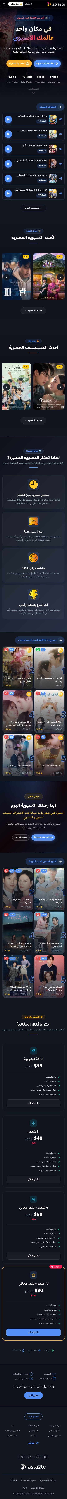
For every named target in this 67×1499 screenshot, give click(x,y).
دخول (27, 4)
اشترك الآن (14, 4)
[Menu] (4, 4)
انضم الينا (33, 1416)
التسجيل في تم (54, 1435)
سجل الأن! (33, 1395)
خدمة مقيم (12, 1435)
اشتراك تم (33, 1430)
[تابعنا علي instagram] (37, 1457)
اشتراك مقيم (54, 1430)
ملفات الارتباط (38, 1488)
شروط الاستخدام (28, 1480)
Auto (25, 1488)
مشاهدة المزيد (31, 208)
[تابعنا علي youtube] (21, 1457)
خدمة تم (33, 1435)
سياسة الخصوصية (48, 1480)
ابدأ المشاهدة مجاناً (45, 64)
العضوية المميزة (16, 64)
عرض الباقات (21, 837)
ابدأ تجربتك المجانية (43, 837)
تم (12, 1425)
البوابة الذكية (33, 1425)
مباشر (31, 1443)
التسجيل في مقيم (12, 1430)
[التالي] (6, 277)
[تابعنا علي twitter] (29, 1457)
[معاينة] (8, 119)
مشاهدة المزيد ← (33, 310)
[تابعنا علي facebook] (46, 1457)
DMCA (14, 1480)
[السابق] (60, 277)
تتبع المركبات (54, 1425)
